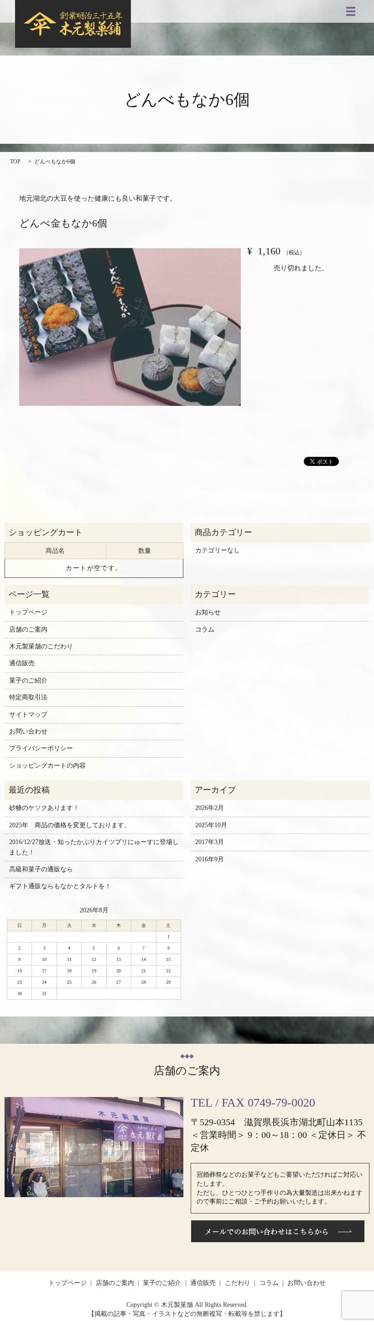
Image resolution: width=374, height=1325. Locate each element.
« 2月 (18, 910)
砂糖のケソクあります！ (44, 807)
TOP (15, 161)
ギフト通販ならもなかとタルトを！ (60, 886)
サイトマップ (28, 714)
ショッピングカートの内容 (47, 765)
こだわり (237, 1282)
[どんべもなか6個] (130, 327)
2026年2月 (209, 807)
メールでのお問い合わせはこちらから (278, 1231)
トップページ (28, 612)
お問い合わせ (28, 731)
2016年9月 (209, 859)
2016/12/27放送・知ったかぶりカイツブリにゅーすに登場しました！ (94, 847)
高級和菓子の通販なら (41, 869)
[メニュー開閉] (350, 11)
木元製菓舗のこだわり (41, 646)
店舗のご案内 (28, 629)
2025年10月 (211, 825)
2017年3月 (209, 842)
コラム (204, 629)
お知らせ (208, 612)
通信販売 (22, 663)
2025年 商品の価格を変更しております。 (69, 825)
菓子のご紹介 (28, 680)
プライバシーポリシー (41, 748)
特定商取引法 (28, 697)
